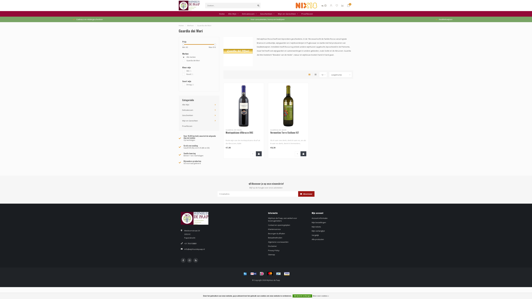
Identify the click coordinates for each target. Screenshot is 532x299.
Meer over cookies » (321, 296)
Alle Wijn (232, 14)
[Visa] (286, 274)
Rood (189, 74)
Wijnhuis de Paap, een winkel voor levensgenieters (282, 219)
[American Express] (245, 274)
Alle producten (318, 239)
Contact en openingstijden (279, 225)
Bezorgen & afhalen (276, 233)
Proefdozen (307, 14)
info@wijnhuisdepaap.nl (194, 249)
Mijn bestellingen (319, 222)
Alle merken (191, 57)
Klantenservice (274, 229)
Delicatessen (248, 14)
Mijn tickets (316, 226)
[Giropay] (253, 274)
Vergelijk (315, 235)
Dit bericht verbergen (302, 296)
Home (222, 14)
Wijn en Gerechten (287, 14)
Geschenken (266, 14)
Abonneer (307, 194)
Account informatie (320, 218)
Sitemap (271, 254)
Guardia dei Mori (193, 60)
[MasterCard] (270, 274)
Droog (190, 84)
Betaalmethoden (275, 237)
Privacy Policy (273, 250)
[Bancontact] (278, 274)
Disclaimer (272, 246)
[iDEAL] (261, 274)
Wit (188, 71)
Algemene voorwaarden (278, 242)
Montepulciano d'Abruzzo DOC (239, 132)
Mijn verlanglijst (318, 231)
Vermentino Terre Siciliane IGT (284, 132)
